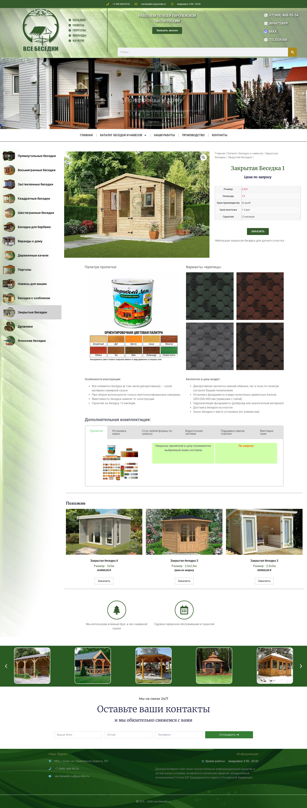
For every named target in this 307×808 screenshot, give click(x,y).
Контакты (219, 135)
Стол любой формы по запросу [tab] (157, 432)
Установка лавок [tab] (119, 432)
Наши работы (164, 135)
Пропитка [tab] (96, 431)
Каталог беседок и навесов (121, 135)
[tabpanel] (184, 462)
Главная (86, 135)
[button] (4, 93)
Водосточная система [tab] (194, 432)
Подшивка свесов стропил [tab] (232, 432)
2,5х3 (245, 189)
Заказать (104, 581)
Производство (193, 135)
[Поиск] (292, 52)
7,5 (243, 196)
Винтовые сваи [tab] (266, 432)
